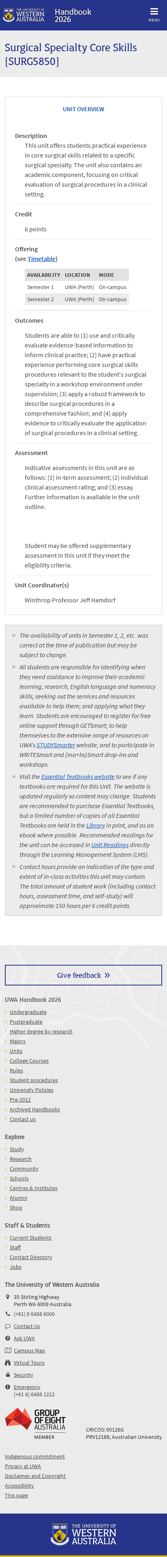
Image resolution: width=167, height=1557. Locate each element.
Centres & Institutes (34, 1188)
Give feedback (79, 974)
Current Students (30, 1237)
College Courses (29, 1060)
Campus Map (29, 1350)
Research (21, 1158)
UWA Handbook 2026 (33, 999)
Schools (19, 1178)
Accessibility (19, 1485)
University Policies (32, 1089)
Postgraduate (26, 1021)
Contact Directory (31, 1257)
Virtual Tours (29, 1362)
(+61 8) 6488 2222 (34, 1394)
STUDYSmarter (55, 745)
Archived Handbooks (35, 1109)
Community (24, 1168)
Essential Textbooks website (78, 776)
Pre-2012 (20, 1099)
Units (16, 1051)
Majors (18, 1041)
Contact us (23, 1119)
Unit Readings (109, 845)
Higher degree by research (41, 1031)
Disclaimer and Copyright (35, 1475)
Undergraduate (28, 1012)
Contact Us (27, 1326)
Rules (16, 1070)
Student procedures (34, 1080)
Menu (154, 19)
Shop (16, 1207)
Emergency (27, 1387)
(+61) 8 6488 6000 (34, 1314)
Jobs (15, 1266)
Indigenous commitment (35, 1456)
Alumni (18, 1197)
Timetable (42, 258)
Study (17, 1149)
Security (23, 1374)
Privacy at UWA (23, 1466)
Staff (15, 1247)
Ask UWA (24, 1338)
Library (95, 825)
